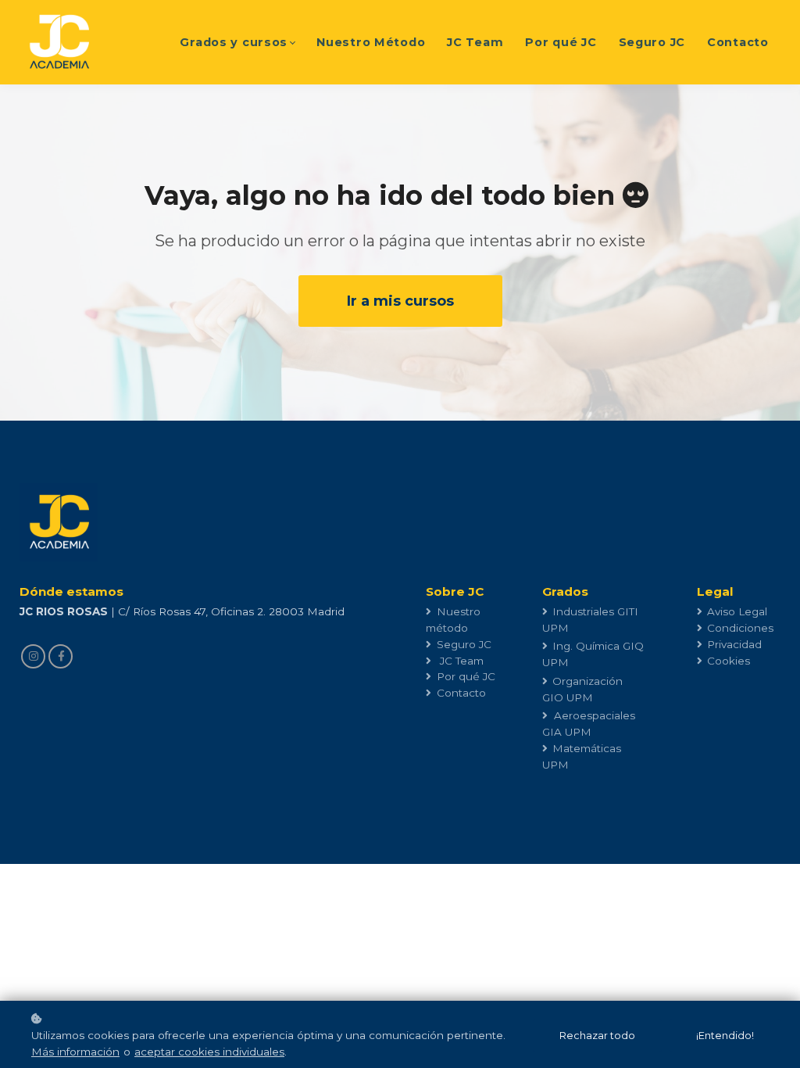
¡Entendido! (725, 1035)
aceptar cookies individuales (209, 1051)
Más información (75, 1051)
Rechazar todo (597, 1035)
